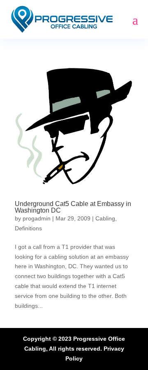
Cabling (105, 218)
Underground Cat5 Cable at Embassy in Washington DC (73, 207)
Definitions (28, 228)
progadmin (37, 218)
